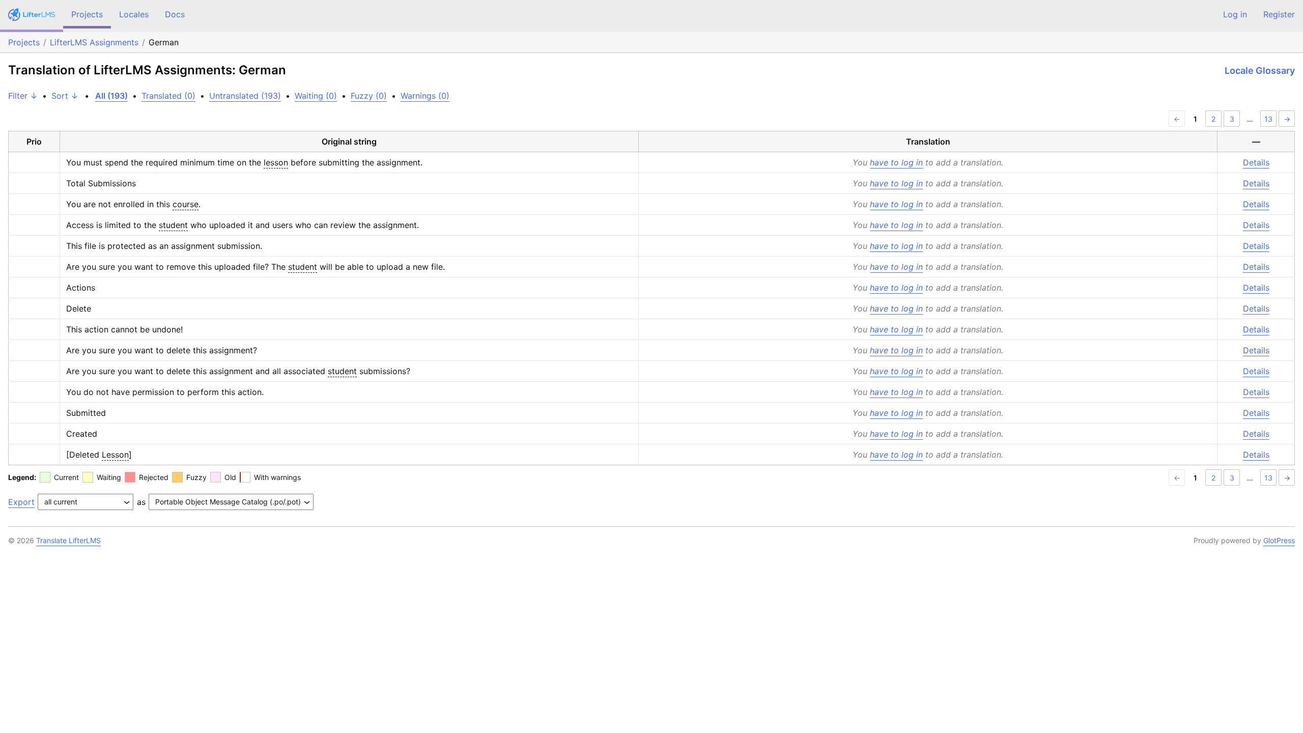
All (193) (111, 96)
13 (1268, 119)
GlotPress (1279, 540)
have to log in (896, 162)
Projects (87, 14)
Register (1279, 14)
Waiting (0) (316, 96)
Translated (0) (168, 96)
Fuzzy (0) (369, 96)
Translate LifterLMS (68, 540)
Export (21, 502)
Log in (1235, 14)
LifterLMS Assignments (94, 42)
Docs (175, 14)
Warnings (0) (425, 96)
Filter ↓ (23, 96)
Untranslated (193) (245, 96)
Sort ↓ (64, 96)
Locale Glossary (1260, 70)
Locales (134, 14)
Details (1256, 162)
